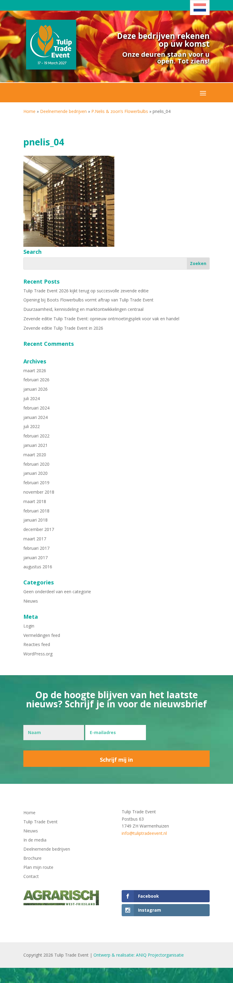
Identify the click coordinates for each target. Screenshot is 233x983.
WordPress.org (37, 654)
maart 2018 (34, 501)
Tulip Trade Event (40, 822)
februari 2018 (36, 511)
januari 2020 (35, 473)
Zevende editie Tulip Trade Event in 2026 (63, 328)
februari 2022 (36, 436)
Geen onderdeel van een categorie (57, 591)
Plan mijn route (38, 867)
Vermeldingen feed (41, 635)
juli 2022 (31, 426)
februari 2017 (36, 548)
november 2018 (38, 492)
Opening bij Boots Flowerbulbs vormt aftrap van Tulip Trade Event (88, 300)
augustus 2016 (37, 567)
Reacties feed (36, 644)
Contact (31, 876)
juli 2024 (31, 398)
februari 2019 (36, 482)
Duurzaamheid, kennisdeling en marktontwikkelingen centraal (83, 309)
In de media (34, 840)
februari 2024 (36, 408)
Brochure (32, 858)
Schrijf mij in (116, 759)
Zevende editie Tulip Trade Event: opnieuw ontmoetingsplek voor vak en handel (101, 318)
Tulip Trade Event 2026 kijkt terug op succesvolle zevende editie (86, 291)
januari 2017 (35, 557)
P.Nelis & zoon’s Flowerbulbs (119, 111)
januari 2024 (35, 417)
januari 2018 (35, 520)
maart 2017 (34, 539)
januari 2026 (35, 389)
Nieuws (30, 601)
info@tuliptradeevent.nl (144, 833)
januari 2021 (35, 445)
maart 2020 (34, 454)
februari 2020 (36, 464)
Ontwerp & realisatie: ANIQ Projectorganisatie (138, 955)
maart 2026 (34, 370)
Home (29, 111)
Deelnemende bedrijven (63, 111)
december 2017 (38, 529)
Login (28, 626)
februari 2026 (36, 380)
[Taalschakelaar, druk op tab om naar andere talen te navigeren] (200, 7)
